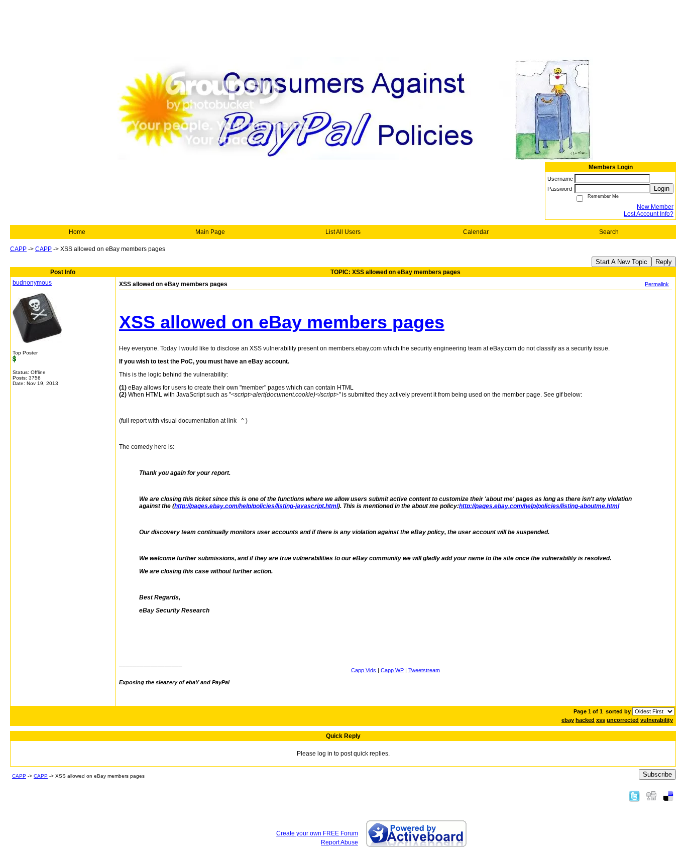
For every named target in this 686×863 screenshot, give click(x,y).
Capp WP (392, 670)
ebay (567, 720)
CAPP (18, 249)
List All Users (343, 231)
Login (661, 188)
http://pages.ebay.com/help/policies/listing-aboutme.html (539, 506)
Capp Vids (363, 670)
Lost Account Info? (648, 213)
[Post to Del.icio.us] (668, 795)
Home (77, 231)
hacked (585, 720)
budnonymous (32, 282)
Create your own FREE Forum (317, 833)
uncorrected (623, 720)
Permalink (657, 284)
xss (600, 720)
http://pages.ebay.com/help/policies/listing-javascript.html (256, 506)
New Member (655, 206)
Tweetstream (424, 670)
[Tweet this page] (634, 795)
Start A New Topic (621, 262)
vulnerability (656, 720)
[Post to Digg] (651, 795)
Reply (663, 262)
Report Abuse (339, 842)
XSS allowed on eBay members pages (281, 322)
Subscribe (657, 774)
